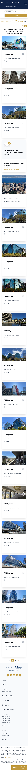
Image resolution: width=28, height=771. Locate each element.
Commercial (8, 21)
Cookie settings (6, 767)
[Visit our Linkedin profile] (11, 675)
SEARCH (16, 15)
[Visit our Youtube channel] (20, 675)
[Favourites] (23, 54)
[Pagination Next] (18, 660)
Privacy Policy (8, 757)
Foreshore (20, 21)
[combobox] (20, 11)
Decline (15, 767)
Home (2, 21)
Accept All (23, 767)
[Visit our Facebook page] (8, 675)
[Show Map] (25, 26)
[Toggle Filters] (3, 15)
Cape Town (15, 21)
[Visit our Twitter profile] (17, 675)
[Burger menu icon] (25, 4)
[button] (12, 11)
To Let (13, 21)
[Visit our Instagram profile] (14, 675)
